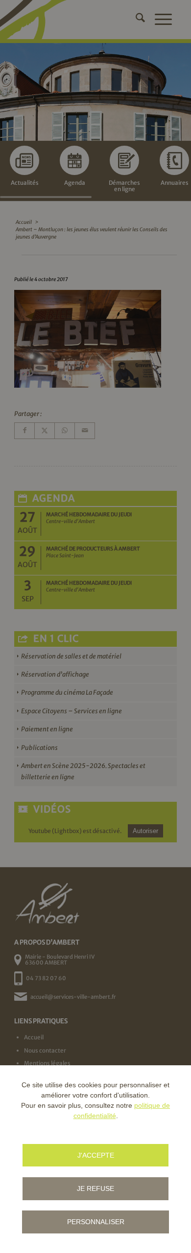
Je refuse (95, 1188)
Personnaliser (95, 1222)
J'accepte (95, 1155)
